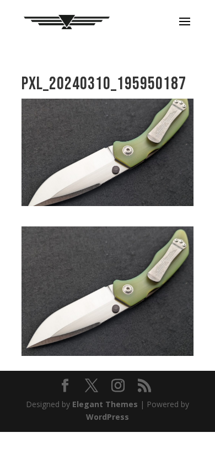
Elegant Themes (105, 404)
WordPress (107, 417)
